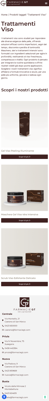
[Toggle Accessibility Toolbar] (4, 396)
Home (4, 14)
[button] (46, 3)
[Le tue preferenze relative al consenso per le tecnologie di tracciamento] (45, 397)
